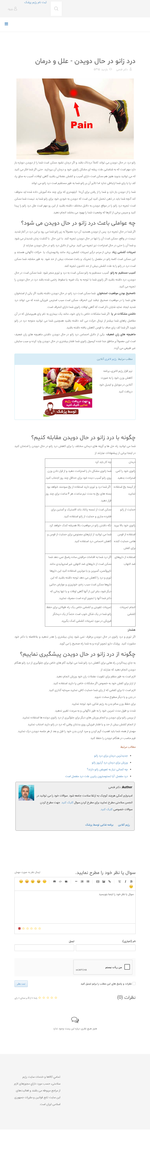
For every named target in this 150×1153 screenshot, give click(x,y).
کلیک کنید (106, 809)
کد (60, 881)
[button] (13, 9)
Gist (54, 881)
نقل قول (66, 881)
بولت (76, 881)
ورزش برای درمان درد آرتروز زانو (110, 762)
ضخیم (131, 881)
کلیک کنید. (67, 802)
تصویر (104, 881)
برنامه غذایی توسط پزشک (99, 825)
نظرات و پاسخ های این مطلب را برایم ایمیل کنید (106, 984)
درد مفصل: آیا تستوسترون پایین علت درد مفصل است (96, 776)
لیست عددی (82, 881)
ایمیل (71, 941)
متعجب (33, 881)
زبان (27, 881)
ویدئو (98, 881)
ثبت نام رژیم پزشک (35, 2)
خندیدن (44, 881)
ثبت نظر (21, 983)
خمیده (125, 881)
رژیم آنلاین (124, 825)
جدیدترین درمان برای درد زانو (111, 755)
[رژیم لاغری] (55, 392)
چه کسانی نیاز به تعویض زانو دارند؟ (107, 769)
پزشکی (131, 51)
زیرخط (119, 881)
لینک (109, 881)
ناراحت (21, 881)
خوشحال (39, 881)
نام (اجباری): (129, 941)
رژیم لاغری (111, 359)
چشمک (131, 886)
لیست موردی (88, 881)
